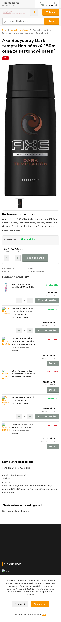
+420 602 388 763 (10, 3)
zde (44, 614)
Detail (52, 363)
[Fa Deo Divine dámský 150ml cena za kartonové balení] (6, 400)
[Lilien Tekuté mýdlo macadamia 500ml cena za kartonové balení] (6, 374)
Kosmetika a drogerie (19, 30)
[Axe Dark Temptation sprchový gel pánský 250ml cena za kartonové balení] (6, 311)
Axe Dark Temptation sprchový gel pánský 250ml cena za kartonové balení (23, 313)
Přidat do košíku (35, 258)
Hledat (51, 21)
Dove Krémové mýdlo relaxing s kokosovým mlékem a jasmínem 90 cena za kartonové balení (23, 344)
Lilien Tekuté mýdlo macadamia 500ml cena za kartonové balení (23, 374)
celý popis (15, 230)
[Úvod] (14, 12)
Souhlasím (40, 604)
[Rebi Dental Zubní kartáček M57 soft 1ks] (6, 287)
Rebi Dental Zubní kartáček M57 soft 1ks (23, 286)
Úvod (4, 30)
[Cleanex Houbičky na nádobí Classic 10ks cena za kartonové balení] (6, 427)
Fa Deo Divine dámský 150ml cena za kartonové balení (23, 400)
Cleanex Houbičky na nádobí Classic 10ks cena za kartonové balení (22, 429)
